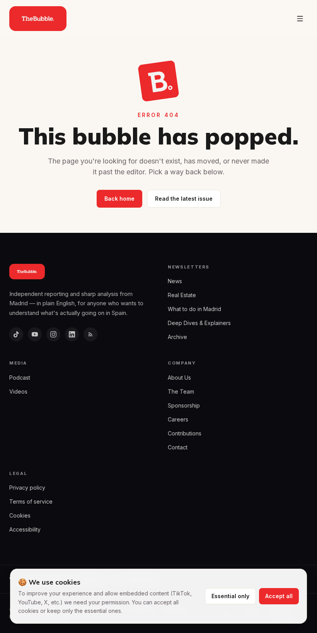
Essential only (230, 596)
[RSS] (90, 334)
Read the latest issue (184, 198)
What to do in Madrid (194, 309)
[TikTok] (16, 334)
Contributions (184, 433)
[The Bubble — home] (37, 18)
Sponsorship (184, 405)
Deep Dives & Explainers (199, 323)
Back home (119, 198)
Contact (177, 447)
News (175, 281)
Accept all (279, 596)
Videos (18, 391)
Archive (177, 337)
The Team (181, 391)
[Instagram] (53, 334)
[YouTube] (35, 334)
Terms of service (31, 501)
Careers (178, 419)
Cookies (20, 515)
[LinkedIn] (72, 334)
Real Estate (182, 295)
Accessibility (25, 529)
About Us (179, 377)
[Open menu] (300, 18)
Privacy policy (27, 487)
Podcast (19, 377)
